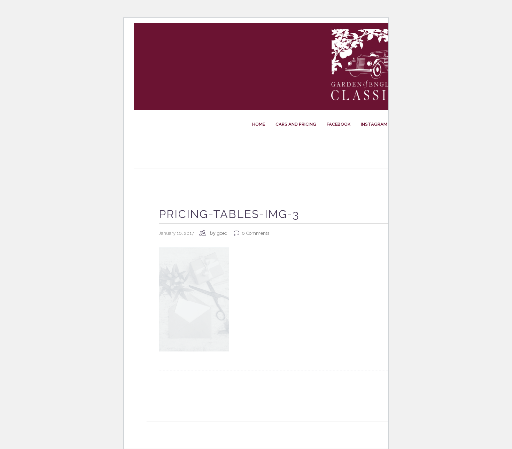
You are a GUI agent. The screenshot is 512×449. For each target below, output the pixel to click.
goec (222, 233)
